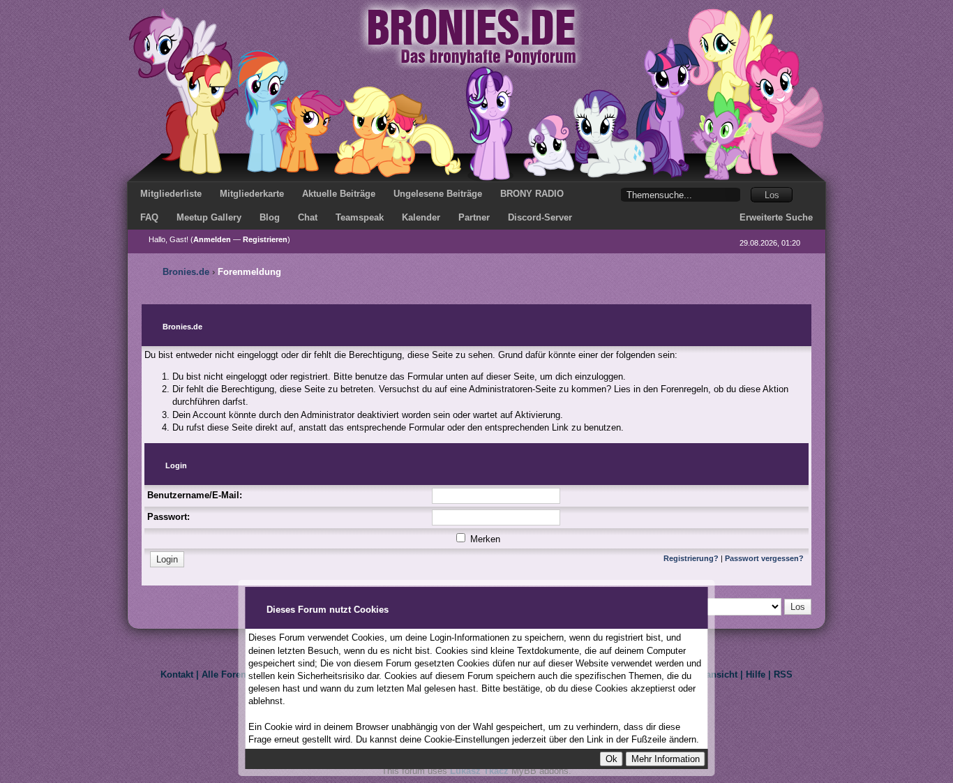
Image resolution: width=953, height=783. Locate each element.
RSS (783, 674)
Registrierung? (691, 558)
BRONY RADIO (532, 193)
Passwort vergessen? (764, 558)
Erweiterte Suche (776, 217)
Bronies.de (186, 272)
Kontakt (176, 674)
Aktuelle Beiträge (338, 193)
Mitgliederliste (171, 193)
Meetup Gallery (209, 217)
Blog (270, 217)
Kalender (421, 217)
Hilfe (755, 674)
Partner (474, 217)
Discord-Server (540, 217)
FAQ (149, 217)
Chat (307, 217)
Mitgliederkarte (252, 193)
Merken (483, 539)
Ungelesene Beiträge (437, 193)
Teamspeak (360, 217)
